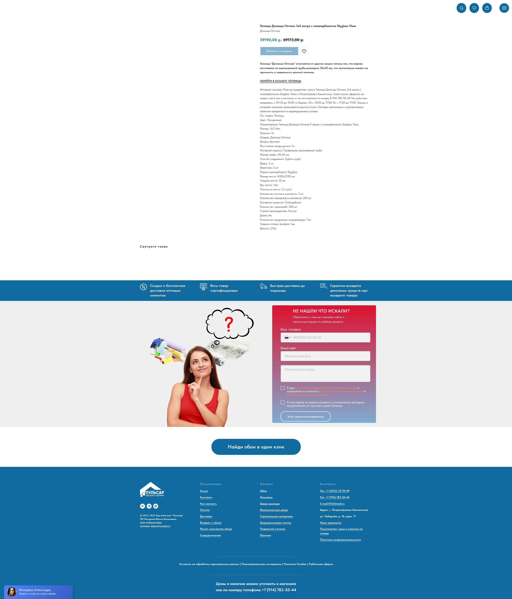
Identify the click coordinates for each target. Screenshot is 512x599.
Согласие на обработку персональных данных (209, 564)
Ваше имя (288, 348)
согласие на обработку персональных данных (326, 387)
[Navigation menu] (504, 8)
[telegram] (149, 506)
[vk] (142, 506)
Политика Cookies (295, 564)
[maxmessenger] (155, 506)
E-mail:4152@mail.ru (332, 503)
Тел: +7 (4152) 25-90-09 (335, 490)
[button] (461, 8)
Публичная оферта (321, 564)
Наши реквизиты (330, 522)
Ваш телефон (291, 329)
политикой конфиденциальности (341, 391)
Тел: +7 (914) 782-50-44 (334, 497)
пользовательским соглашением (308, 394)
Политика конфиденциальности (340, 539)
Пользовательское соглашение (261, 564)
